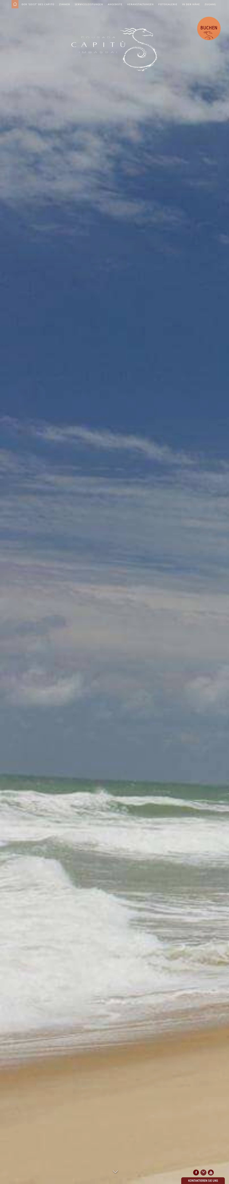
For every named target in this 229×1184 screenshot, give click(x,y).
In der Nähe (191, 4)
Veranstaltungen (140, 4)
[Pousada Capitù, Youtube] (211, 1172)
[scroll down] (115, 1171)
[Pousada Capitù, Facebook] (196, 1172)
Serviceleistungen (89, 4)
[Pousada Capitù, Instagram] (203, 1172)
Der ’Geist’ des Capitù (38, 4)
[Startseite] (15, 4)
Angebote (115, 4)
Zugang (210, 4)
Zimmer (64, 4)
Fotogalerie (168, 4)
